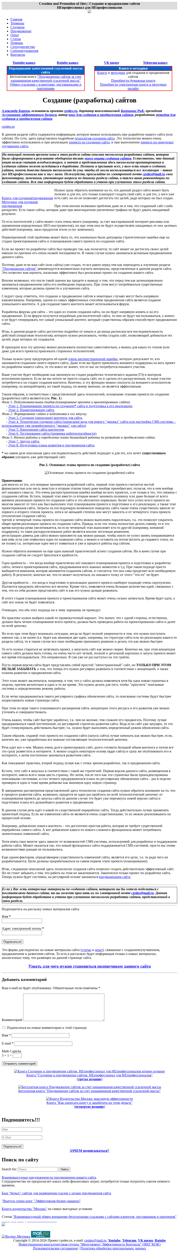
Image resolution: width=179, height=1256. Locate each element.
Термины (17, 23)
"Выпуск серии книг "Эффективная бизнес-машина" (41, 1201)
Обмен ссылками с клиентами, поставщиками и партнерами (45, 86)
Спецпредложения (24, 51)
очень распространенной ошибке (93, 359)
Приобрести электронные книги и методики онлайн (133, 86)
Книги (102, 73)
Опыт (14, 35)
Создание (17, 27)
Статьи (15, 39)
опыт (99, 950)
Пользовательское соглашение (55, 1248)
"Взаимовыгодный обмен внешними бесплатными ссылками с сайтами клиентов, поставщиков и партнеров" (95, 1217)
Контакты (17, 54)
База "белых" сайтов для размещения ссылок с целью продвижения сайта (56, 1193)
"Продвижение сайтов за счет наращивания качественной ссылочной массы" (46, 78)
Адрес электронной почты (23, 928)
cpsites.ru (70, 111)
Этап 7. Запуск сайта (23, 441)
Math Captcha (11, 1051)
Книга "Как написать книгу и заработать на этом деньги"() (89, 1104)
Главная (16, 19)
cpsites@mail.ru (154, 174)
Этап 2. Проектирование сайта (31, 410)
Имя (6, 916)
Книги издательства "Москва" (24, 1209)
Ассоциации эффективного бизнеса (29, 115)
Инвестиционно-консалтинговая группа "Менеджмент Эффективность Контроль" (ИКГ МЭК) (89, 1244)
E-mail (8, 1043)
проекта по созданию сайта (89, 142)
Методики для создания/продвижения (20, 204)
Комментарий (12, 1020)
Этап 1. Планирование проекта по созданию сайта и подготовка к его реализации (70, 406)
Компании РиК (132, 111)
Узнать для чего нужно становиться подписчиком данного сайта (89, 966)
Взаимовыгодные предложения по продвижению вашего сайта (49, 1177)
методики (118, 73)
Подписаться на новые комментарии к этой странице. (47, 1028)
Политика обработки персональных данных (113, 1248)
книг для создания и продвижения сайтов (101, 115)
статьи (86, 950)
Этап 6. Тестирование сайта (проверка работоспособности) (52, 433)
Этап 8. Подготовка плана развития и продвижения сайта (51, 445)
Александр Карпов (16, 111)
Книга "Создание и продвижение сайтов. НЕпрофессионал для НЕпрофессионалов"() (89, 1077)
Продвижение (20, 31)
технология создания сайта (94, 138)
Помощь (16, 43)
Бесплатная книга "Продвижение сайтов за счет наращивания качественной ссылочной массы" (89, 1091)
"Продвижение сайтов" (19, 269)
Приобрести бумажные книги (133, 80)
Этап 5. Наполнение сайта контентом (36, 429)
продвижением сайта (114, 877)
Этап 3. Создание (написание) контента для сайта (45, 418)
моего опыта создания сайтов (107, 158)
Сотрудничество (22, 47)
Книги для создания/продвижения (27, 198)
